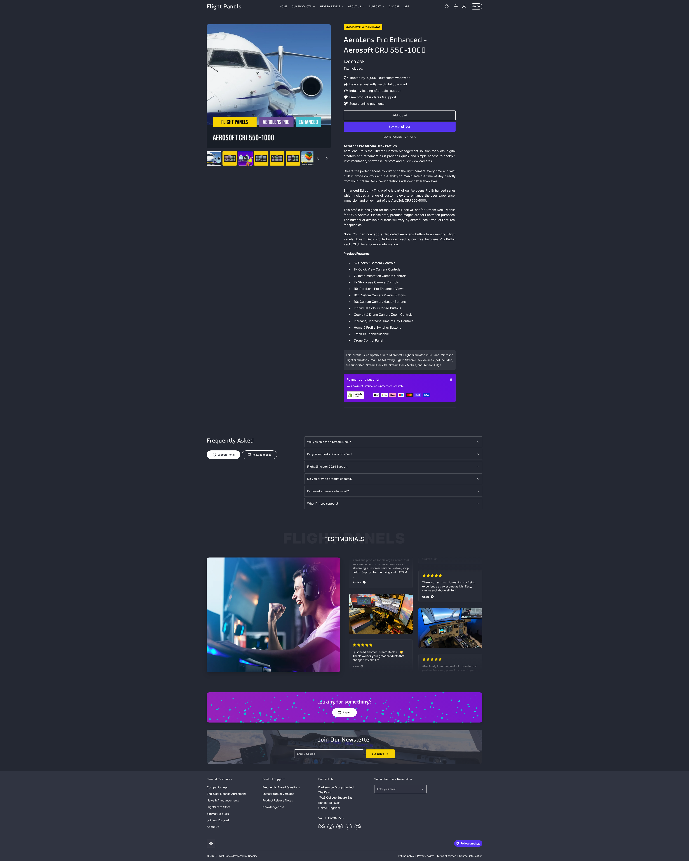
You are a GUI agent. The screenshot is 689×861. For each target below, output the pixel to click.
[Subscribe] (421, 789)
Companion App (218, 787)
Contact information (470, 855)
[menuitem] (233, 787)
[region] (269, 95)
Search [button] (347, 712)
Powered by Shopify (245, 855)
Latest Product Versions (278, 794)
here (364, 244)
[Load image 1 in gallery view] (214, 158)
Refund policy (406, 855)
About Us (213, 827)
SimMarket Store (218, 813)
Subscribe (378, 753)
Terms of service (446, 855)
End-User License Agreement (226, 794)
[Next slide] (326, 158)
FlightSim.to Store (218, 807)
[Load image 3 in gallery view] (261, 158)
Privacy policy (425, 855)
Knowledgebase (261, 454)
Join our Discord (218, 820)
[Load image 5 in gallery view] (293, 158)
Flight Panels (225, 855)
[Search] (447, 6)
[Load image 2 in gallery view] (229, 158)
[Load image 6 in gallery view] (308, 158)
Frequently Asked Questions (281, 787)
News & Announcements (223, 800)
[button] (447, 6)
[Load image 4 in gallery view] (277, 158)
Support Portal (226, 454)
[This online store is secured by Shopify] (355, 395)
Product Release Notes (278, 800)
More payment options (399, 136)
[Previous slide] (317, 158)
